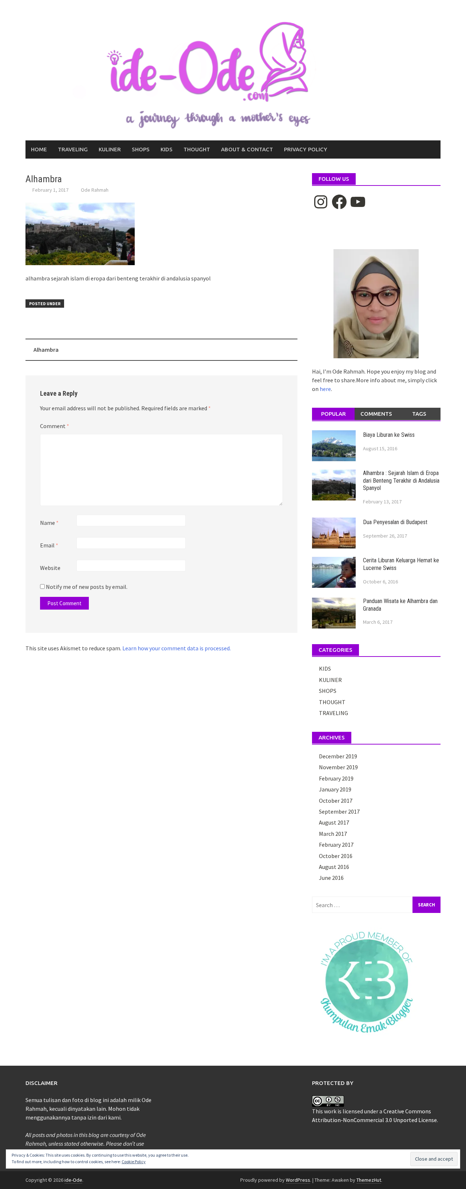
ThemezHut (368, 1180)
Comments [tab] (376, 414)
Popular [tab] (333, 414)
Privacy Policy (305, 149)
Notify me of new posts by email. (86, 586)
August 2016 (334, 866)
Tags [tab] (419, 414)
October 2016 (335, 855)
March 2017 (333, 833)
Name (49, 522)
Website (50, 567)
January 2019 (335, 789)
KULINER (110, 149)
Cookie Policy (134, 1161)
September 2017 (339, 811)
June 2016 (331, 877)
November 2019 (338, 767)
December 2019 (338, 756)
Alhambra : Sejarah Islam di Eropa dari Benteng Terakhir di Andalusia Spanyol (401, 481)
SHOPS (141, 149)
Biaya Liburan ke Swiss (389, 434)
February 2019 (336, 778)
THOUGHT (196, 149)
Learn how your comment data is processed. (176, 648)
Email (49, 545)
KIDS (167, 149)
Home (39, 149)
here (325, 388)
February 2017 (336, 844)
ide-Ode (73, 1180)
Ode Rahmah (94, 190)
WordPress (298, 1180)
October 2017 (335, 800)
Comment (54, 426)
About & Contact (247, 149)
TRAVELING (73, 149)
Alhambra (46, 349)
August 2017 (334, 822)
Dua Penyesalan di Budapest (395, 522)
